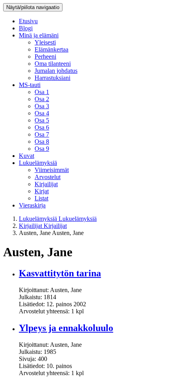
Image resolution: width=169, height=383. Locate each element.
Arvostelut (48, 177)
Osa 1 (42, 92)
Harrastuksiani (52, 77)
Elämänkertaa (51, 49)
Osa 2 (42, 99)
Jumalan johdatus (56, 70)
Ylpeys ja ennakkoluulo (66, 328)
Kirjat (42, 191)
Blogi (26, 28)
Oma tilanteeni (53, 63)
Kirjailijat (46, 184)
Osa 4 (42, 113)
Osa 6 (42, 127)
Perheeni (45, 56)
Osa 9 (42, 148)
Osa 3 (42, 106)
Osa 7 (42, 134)
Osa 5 (42, 120)
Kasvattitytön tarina (60, 273)
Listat (41, 198)
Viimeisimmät (52, 170)
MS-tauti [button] (29, 84)
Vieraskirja (32, 205)
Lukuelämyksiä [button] (38, 162)
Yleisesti (45, 42)
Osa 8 (42, 141)
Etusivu (28, 21)
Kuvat (26, 155)
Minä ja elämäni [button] (39, 35)
